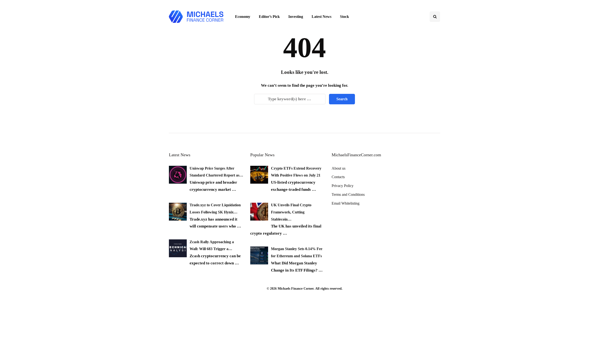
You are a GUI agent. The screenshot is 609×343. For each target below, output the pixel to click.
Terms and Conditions (348, 194)
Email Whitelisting (345, 203)
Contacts (338, 177)
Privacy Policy (343, 186)
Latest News (321, 17)
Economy (242, 17)
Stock (344, 17)
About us (338, 168)
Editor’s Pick (269, 17)
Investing (295, 17)
